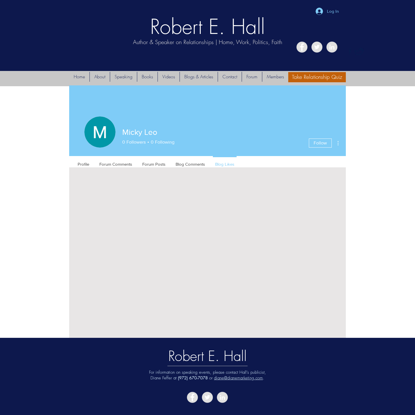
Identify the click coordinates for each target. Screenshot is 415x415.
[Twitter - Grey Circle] (316, 47)
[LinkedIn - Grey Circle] (331, 47)
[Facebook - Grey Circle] (301, 47)
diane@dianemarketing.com (238, 378)
